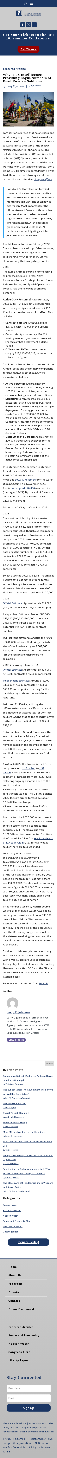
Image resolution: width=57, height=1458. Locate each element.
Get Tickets (28, 49)
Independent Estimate (16, 680)
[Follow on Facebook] (22, 24)
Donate (13, 1292)
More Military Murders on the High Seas (24, 1132)
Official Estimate (12, 603)
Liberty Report (19, 1360)
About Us (15, 1275)
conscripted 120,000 (23, 488)
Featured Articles (14, 69)
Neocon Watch (10, 1215)
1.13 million (28, 768)
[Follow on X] (28, 24)
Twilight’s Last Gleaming (16, 1112)
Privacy (7, 1438)
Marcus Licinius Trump (15, 1122)
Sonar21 (43, 983)
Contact (14, 1300)
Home (12, 1267)
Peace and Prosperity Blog (16, 1220)
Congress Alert (10, 1205)
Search (49, 1063)
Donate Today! (28, 1242)
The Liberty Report (13, 1226)
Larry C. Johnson (15, 86)
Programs (15, 1283)
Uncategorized (10, 1231)
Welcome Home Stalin (14, 1103)
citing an (43, 179)
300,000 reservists (26, 479)
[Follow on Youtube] (34, 24)
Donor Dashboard (21, 1309)
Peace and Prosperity (23, 1335)
